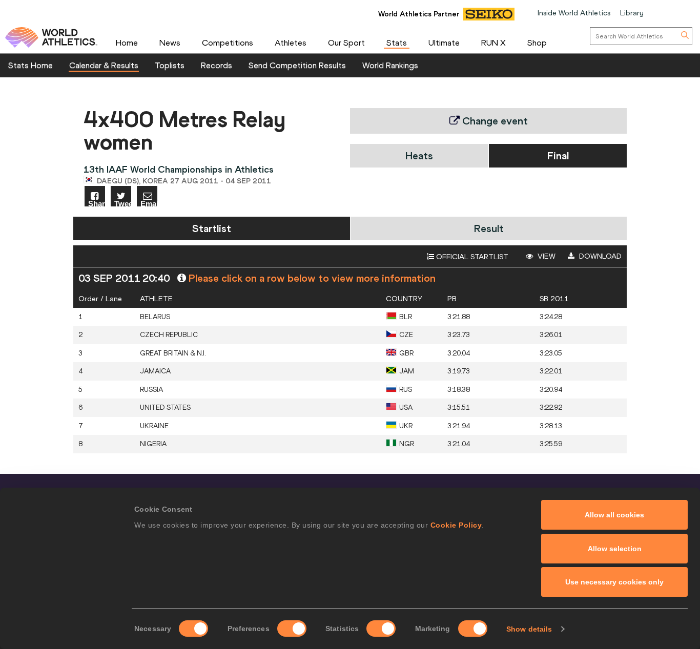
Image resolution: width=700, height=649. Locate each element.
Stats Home (30, 65)
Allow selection (615, 549)
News (169, 42)
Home (127, 42)
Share (96, 203)
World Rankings (390, 65)
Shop (537, 42)
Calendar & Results (103, 65)
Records (216, 65)
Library (632, 12)
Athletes (290, 42)
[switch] (291, 628)
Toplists (169, 65)
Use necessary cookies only (614, 582)
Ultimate (444, 42)
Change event (494, 120)
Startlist (211, 228)
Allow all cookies (614, 515)
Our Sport (346, 42)
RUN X (493, 42)
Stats (396, 42)
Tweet (122, 203)
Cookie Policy (456, 525)
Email (148, 203)
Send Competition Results (297, 65)
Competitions (227, 42)
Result (489, 228)
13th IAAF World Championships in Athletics (179, 169)
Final (558, 155)
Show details (529, 629)
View (545, 256)
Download (599, 256)
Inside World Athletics (574, 12)
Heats (419, 155)
